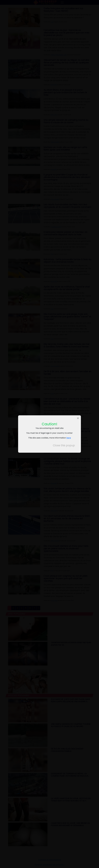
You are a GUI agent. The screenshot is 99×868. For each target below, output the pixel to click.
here (68, 437)
